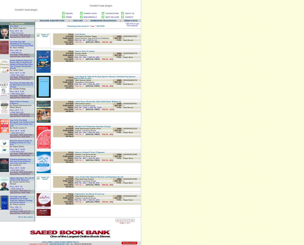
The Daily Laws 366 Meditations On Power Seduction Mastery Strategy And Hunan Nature (21, 199)
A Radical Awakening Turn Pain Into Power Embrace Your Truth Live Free (20, 161)
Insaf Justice (79, 34)
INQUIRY (69, 13)
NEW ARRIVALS (90, 17)
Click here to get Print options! (132, 25)
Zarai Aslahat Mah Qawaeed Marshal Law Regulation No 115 (98, 177)
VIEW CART (78, 21)
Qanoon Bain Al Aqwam (84, 51)
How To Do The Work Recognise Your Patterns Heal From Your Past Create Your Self (22, 123)
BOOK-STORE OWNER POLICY (66, 242)
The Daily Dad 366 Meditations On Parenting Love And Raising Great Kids (21, 44)
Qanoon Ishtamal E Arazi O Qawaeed (89, 152)
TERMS (69, 17)
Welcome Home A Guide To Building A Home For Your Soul (21, 143)
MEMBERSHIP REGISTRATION (103, 21)
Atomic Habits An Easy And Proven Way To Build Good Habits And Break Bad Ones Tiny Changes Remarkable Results (21, 64)
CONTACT (129, 17)
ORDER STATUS (131, 21)
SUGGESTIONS (112, 13)
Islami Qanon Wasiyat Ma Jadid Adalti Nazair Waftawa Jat (97, 101)
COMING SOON (90, 13)
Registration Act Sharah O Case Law (89, 194)
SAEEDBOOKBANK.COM (59, 244)
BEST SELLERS (112, 17)
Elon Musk (14, 26)
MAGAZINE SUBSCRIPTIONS (52, 21)
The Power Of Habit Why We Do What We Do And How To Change (21, 85)
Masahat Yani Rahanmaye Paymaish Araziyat (92, 126)
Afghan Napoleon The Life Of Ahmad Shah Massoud (22, 179)
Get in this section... (26, 217)
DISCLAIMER (47, 242)
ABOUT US (129, 13)
